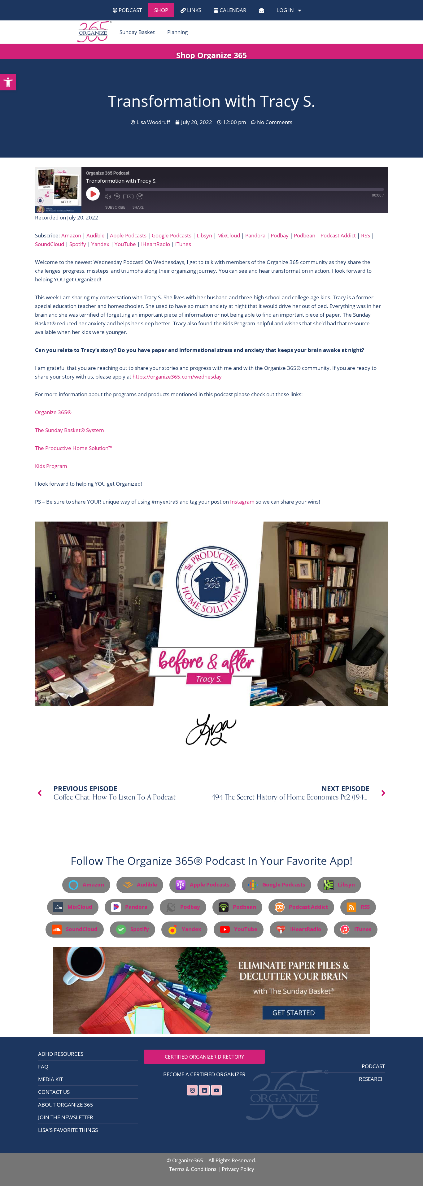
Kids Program (51, 466)
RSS (365, 235)
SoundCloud (49, 244)
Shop (161, 10)
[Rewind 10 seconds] (117, 196)
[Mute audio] (108, 196)
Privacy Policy (238, 1168)
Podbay (280, 235)
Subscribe (115, 207)
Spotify (77, 244)
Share (138, 207)
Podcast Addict (338, 235)
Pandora (255, 235)
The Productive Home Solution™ (73, 448)
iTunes (183, 244)
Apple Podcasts (128, 235)
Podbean (304, 235)
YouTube (125, 244)
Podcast (129, 10)
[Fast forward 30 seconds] (140, 196)
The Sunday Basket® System (69, 430)
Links (193, 10)
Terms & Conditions (192, 1168)
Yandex (100, 244)
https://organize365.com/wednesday (177, 376)
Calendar (232, 10)
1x (128, 196)
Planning (177, 32)
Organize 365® (53, 412)
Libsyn (204, 235)
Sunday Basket (137, 32)
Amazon (71, 235)
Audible (95, 235)
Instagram (242, 501)
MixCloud (228, 235)
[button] (8, 82)
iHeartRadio (155, 244)
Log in (285, 10)
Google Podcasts (171, 235)
